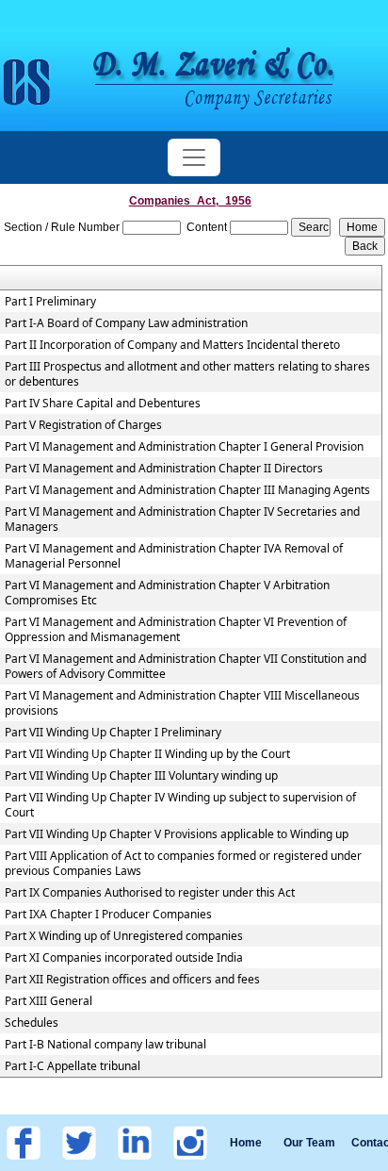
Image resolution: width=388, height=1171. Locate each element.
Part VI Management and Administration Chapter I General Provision (184, 446)
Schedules (31, 1023)
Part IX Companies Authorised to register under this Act (150, 892)
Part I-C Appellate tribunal (72, 1066)
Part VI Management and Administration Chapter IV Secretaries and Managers (182, 519)
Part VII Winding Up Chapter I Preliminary (113, 732)
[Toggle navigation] (194, 157)
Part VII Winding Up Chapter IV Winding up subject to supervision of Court (180, 805)
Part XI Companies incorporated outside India (124, 957)
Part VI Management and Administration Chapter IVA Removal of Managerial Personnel (174, 556)
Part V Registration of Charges (83, 425)
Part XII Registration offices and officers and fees (132, 979)
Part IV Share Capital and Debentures (103, 403)
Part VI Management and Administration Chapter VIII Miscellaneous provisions (182, 703)
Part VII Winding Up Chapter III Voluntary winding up (141, 775)
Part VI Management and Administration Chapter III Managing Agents (187, 490)
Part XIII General (48, 1001)
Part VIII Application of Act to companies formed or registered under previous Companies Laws (183, 864)
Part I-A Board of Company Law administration (126, 323)
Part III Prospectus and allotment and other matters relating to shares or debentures (187, 374)
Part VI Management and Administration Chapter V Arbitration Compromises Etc (167, 593)
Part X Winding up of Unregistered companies (124, 936)
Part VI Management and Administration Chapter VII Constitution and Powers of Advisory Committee (185, 666)
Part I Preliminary (50, 301)
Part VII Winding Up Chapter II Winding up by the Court (147, 754)
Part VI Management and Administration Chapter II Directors (164, 468)
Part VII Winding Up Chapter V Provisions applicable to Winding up (176, 834)
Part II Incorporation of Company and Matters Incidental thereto (172, 345)
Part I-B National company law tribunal (105, 1044)
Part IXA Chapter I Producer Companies (108, 914)
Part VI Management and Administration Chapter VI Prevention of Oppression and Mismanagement (176, 630)
